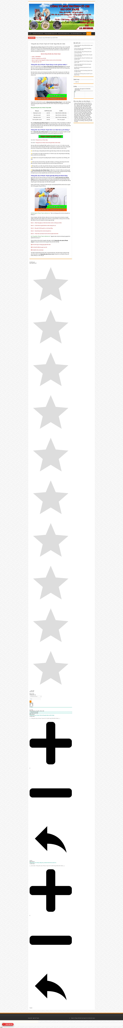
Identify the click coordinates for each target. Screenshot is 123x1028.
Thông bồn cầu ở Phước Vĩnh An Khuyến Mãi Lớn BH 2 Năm (48, 142)
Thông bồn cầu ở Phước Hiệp (42, 139)
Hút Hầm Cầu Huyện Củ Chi (38, 33)
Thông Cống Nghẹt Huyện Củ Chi (51, 33)
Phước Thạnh (51, 254)
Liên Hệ (84, 33)
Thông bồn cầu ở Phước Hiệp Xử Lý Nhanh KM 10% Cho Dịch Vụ (43, 862)
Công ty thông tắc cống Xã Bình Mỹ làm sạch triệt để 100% (47, 37)
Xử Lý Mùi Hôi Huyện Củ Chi (76, 33)
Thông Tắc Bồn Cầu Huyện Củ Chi (30, 33)
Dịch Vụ (88, 33)
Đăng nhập (32, 693)
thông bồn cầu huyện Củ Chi (57, 145)
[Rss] (69, 1018)
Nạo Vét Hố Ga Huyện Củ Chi (63, 33)
